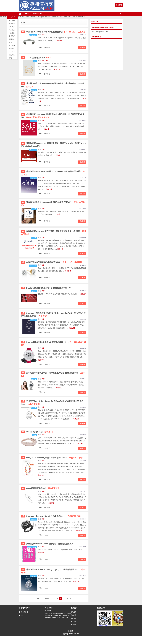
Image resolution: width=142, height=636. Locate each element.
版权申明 (73, 618)
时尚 (43, 60)
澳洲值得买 (24, 612)
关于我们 (73, 621)
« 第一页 (46, 598)
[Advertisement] (106, 54)
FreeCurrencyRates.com (99, 31)
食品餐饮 (12, 48)
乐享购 (70, 631)
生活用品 (12, 30)
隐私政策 (73, 612)
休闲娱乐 (12, 33)
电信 (10, 42)
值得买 (27, 13)
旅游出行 (12, 55)
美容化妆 (12, 39)
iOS (22, 615)
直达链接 (82, 47)
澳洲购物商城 (37, 13)
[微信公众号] (112, 625)
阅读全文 (60, 41)
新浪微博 (49, 608)
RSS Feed (50, 611)
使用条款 (73, 615)
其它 (10, 58)
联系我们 (73, 624)
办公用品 (12, 20)
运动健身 (12, 26)
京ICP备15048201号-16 (71, 634)
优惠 (23, 32)
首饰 (43, 35)
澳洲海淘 (12, 23)
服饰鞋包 (12, 45)
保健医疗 (12, 36)
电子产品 (12, 51)
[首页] (21, 14)
